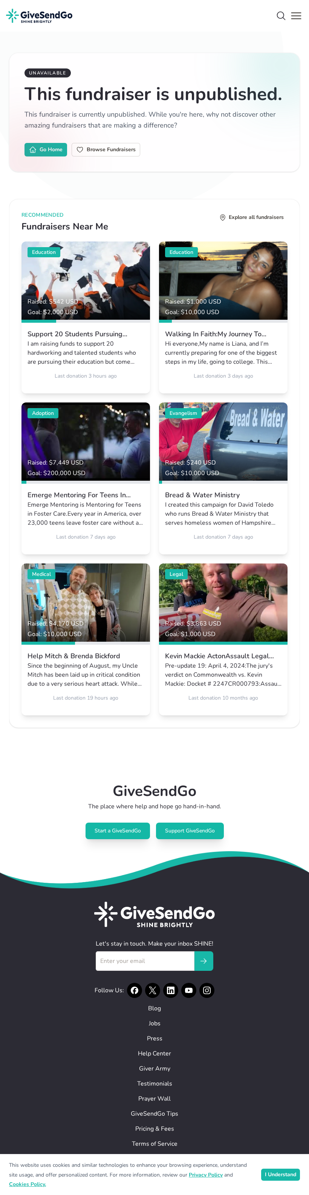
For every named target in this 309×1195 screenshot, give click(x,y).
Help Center (154, 1053)
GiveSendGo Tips (154, 1114)
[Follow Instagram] (206, 990)
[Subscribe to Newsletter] (203, 961)
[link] (85, 317)
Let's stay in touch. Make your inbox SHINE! (154, 944)
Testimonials (154, 1084)
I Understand (280, 1174)
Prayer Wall (154, 1099)
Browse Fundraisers (111, 149)
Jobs (155, 1023)
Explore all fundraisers (256, 217)
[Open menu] (296, 16)
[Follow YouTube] (188, 990)
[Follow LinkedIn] (170, 990)
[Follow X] (152, 990)
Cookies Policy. (27, 1184)
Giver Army (154, 1068)
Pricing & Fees (154, 1129)
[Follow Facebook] (134, 990)
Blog (154, 1008)
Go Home (51, 149)
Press (154, 1038)
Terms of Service (154, 1144)
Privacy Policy (206, 1174)
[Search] (281, 16)
